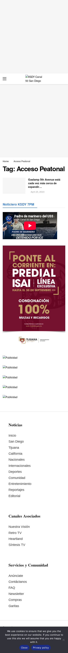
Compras (15, 600)
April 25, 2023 (37, 191)
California (15, 453)
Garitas (14, 606)
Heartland (16, 539)
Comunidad (17, 478)
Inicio (12, 435)
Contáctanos (18, 582)
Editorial (14, 496)
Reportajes (16, 490)
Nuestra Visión (19, 527)
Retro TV (15, 533)
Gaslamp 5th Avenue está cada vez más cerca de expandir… (44, 183)
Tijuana (14, 447)
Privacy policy (41, 647)
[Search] (62, 78)
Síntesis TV (17, 545)
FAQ (12, 587)
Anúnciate (16, 576)
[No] (63, 640)
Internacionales (20, 466)
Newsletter (16, 594)
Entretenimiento (20, 484)
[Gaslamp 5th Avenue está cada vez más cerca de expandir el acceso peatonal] (14, 186)
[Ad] (34, 37)
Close (24, 647)
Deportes (15, 472)
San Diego (16, 441)
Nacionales (17, 459)
